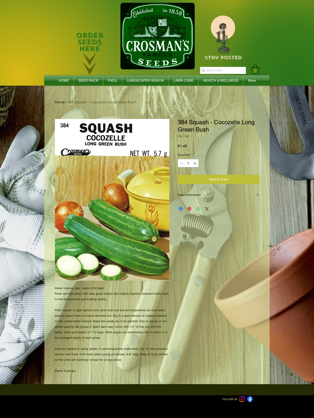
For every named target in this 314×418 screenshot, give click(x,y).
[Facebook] (250, 399)
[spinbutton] (188, 163)
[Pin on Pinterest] (189, 209)
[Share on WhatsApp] (198, 209)
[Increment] (195, 163)
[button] (255, 69)
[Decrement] (181, 163)
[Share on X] (207, 209)
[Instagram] (242, 399)
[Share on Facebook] (180, 209)
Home (60, 102)
